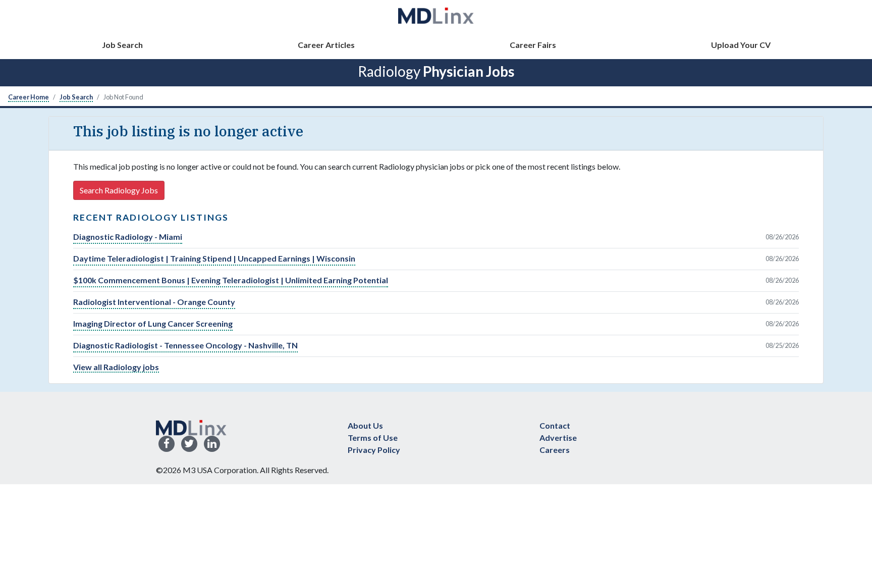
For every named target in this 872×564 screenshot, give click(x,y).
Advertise (558, 437)
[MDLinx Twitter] (189, 444)
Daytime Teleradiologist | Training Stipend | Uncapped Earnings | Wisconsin (214, 258)
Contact (554, 425)
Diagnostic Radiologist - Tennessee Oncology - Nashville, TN (185, 345)
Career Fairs (533, 44)
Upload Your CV (741, 44)
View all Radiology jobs (116, 367)
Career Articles (326, 44)
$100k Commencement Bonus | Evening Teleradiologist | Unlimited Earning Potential (230, 280)
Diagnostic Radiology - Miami (127, 236)
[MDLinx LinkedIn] (212, 444)
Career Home (28, 97)
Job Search (122, 44)
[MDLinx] (436, 15)
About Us (365, 425)
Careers (554, 449)
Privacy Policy (374, 449)
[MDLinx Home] (191, 426)
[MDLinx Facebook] (166, 444)
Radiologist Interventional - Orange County (154, 301)
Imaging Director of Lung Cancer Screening (153, 323)
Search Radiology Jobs (119, 190)
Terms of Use (373, 437)
